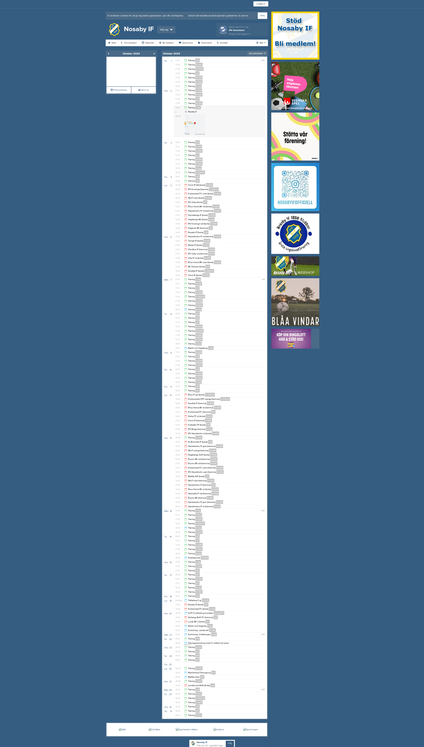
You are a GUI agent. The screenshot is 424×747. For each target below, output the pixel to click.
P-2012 (199, 64)
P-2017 (199, 437)
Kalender (149, 42)
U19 (197, 142)
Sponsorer (187, 42)
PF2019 (199, 305)
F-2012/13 (200, 172)
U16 (197, 60)
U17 (197, 73)
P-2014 (199, 82)
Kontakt (223, 42)
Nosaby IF (219, 613)
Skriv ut (144, 90)
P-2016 (199, 77)
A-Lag (198, 86)
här (185, 15)
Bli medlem (168, 42)
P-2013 (199, 103)
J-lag (198, 107)
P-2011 (198, 90)
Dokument (206, 42)
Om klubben (130, 42)
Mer (261, 42)
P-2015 (199, 94)
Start (113, 42)
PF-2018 (199, 69)
